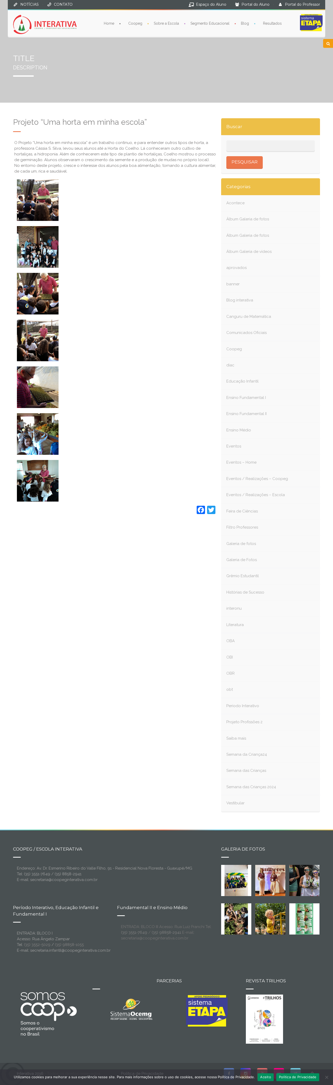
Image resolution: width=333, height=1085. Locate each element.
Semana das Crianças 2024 (251, 787)
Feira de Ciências (242, 511)
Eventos (233, 446)
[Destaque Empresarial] (48, 1014)
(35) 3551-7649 (134, 932)
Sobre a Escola (166, 23)
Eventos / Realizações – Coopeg (257, 478)
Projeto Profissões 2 (244, 722)
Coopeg (135, 23)
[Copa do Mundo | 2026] (236, 880)
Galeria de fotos (241, 543)
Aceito (265, 1077)
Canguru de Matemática (248, 316)
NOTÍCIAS (29, 4)
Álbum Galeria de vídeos (249, 251)
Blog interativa (239, 300)
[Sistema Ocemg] (131, 1009)
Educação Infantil (242, 381)
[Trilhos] (264, 1019)
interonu (234, 608)
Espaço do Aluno (211, 4)
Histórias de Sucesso (245, 592)
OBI (229, 657)
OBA (230, 641)
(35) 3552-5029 (37, 944)
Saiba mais (236, 738)
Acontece (235, 203)
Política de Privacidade (298, 1077)
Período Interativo (242, 705)
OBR (230, 673)
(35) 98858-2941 (166, 932)
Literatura (235, 624)
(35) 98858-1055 (69, 944)
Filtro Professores (242, 527)
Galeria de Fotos (241, 559)
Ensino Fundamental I (246, 397)
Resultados (272, 23)
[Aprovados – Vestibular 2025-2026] (304, 918)
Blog (245, 23)
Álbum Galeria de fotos (247, 219)
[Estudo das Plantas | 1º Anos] (236, 918)
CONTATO (63, 4)
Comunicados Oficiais (246, 332)
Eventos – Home (241, 462)
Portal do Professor (302, 4)
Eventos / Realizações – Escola (255, 494)
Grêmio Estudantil (242, 576)
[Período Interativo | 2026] (270, 918)
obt (229, 689)
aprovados (236, 267)
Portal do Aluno (255, 4)
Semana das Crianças (246, 770)
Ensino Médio (238, 430)
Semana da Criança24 (246, 754)
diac (230, 365)
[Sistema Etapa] (207, 1012)
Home (109, 23)
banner (233, 284)
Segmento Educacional (209, 23)
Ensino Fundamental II (246, 413)
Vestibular (235, 803)
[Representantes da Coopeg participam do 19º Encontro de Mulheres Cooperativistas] (274, 880)
